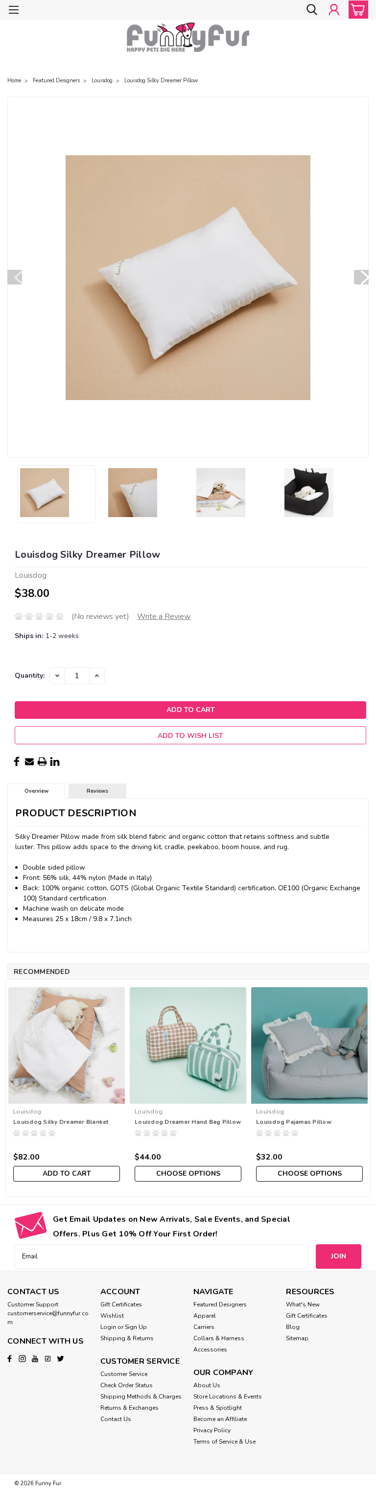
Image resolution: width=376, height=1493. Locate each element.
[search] (312, 9)
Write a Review (163, 616)
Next (361, 277)
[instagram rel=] (22, 1358)
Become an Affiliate (220, 1419)
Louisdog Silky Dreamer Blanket (61, 1122)
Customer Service (123, 1374)
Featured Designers (56, 80)
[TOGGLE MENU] (13, 11)
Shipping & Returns (127, 1338)
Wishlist (112, 1316)
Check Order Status (126, 1385)
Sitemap (297, 1338)
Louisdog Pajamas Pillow (293, 1122)
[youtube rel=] (35, 1358)
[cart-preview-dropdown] (356, 9)
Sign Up (136, 1327)
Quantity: (30, 675)
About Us (206, 1385)
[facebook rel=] (9, 1358)
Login (108, 1327)
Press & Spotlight (217, 1408)
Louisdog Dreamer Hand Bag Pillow (188, 1122)
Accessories (210, 1349)
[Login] (334, 9)
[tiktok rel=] (47, 1358)
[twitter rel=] (60, 1358)
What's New (303, 1304)
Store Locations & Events (227, 1396)
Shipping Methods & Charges (141, 1396)
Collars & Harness (218, 1338)
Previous (14, 277)
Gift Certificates (121, 1304)
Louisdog (102, 80)
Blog (293, 1327)
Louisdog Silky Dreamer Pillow (161, 80)
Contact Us (115, 1419)
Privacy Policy (212, 1430)
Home (14, 80)
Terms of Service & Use (224, 1442)
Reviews (97, 791)
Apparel (204, 1316)
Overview (36, 791)
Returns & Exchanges (129, 1408)
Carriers (203, 1327)
